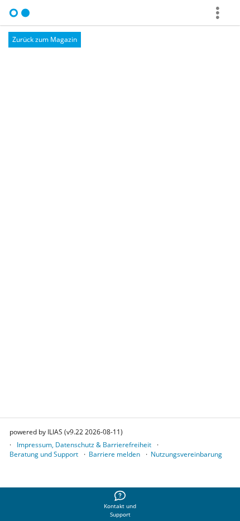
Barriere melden (114, 454)
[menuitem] (120, 504)
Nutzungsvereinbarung (186, 454)
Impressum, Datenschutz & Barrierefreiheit (84, 444)
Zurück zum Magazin (44, 39)
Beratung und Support (43, 454)
